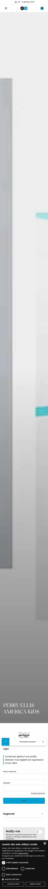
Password (6, 783)
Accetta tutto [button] (13, 884)
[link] (42, 8)
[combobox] (45, 843)
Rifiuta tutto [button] (35, 884)
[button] (24, 879)
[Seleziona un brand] (24, 8)
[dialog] (24, 864)
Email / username (9, 772)
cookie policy (23, 853)
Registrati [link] (8, 814)
